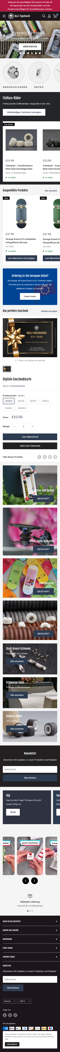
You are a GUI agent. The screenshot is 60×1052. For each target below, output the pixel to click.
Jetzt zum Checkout (30, 446)
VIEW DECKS (30, 46)
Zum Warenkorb (30, 437)
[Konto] (49, 16)
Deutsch (7, 1001)
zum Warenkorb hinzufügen (21, 258)
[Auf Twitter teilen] (50, 457)
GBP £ (22, 1001)
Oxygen (10, 246)
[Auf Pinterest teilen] (45, 457)
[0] (55, 16)
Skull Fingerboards (16, 173)
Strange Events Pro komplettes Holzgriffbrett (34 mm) (21, 240)
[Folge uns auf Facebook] (5, 1015)
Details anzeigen (49, 311)
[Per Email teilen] (55, 457)
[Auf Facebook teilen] (39, 457)
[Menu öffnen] (4, 16)
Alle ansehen (51, 190)
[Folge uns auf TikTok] (15, 1015)
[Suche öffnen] (43, 16)
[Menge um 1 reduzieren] (15, 426)
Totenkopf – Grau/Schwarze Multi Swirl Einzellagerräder (19, 167)
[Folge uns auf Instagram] (10, 1015)
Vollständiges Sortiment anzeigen (24, 112)
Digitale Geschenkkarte (17, 379)
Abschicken (30, 778)
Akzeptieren (12, 1044)
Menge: (6, 426)
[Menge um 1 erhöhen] (32, 426)
